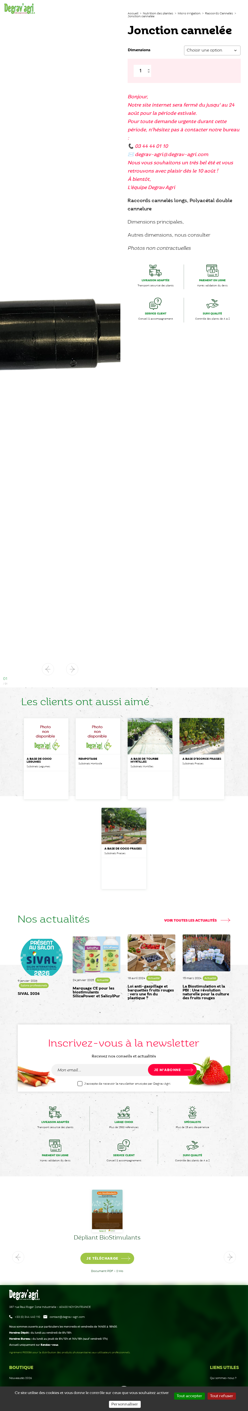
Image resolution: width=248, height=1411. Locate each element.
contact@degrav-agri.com (67, 1317)
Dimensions (139, 50)
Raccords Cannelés (219, 13)
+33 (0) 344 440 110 (27, 1317)
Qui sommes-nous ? (223, 1378)
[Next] (230, 1257)
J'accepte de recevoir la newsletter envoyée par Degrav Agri (127, 1083)
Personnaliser (124, 1404)
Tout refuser (221, 1396)
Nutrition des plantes (158, 13)
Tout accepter (189, 1396)
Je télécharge (119, 1258)
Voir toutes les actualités (190, 920)
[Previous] (18, 1257)
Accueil (133, 13)
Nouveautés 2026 (20, 1378)
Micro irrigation (189, 13)
